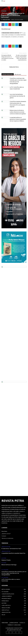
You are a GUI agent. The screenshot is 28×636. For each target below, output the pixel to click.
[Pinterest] (9, 24)
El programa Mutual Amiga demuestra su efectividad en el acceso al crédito (7, 58)
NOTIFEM (3, 558)
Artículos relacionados (7, 74)
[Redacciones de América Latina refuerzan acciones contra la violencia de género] (5, 112)
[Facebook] (2, 24)
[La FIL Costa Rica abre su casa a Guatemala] (5, 88)
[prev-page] (2, 125)
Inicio (2, 5)
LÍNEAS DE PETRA (5, 546)
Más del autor (18, 74)
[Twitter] (6, 24)
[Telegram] (16, 24)
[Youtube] (20, 632)
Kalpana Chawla (6, 560)
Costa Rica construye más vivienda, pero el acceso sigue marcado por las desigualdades (13, 573)
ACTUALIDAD (7, 5)
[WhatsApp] (13, 24)
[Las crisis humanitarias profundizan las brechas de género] (5, 96)
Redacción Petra (6, 19)
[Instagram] (10, 632)
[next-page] (5, 125)
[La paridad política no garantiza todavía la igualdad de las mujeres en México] (5, 119)
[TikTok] (14, 632)
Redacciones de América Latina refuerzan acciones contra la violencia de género (18, 112)
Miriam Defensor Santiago (9, 564)
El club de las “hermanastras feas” (11, 548)
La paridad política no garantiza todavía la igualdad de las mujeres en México (18, 119)
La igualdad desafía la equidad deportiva (13, 553)
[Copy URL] (20, 24)
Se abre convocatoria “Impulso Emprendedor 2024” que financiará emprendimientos (21, 58)
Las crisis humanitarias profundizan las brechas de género (17, 96)
